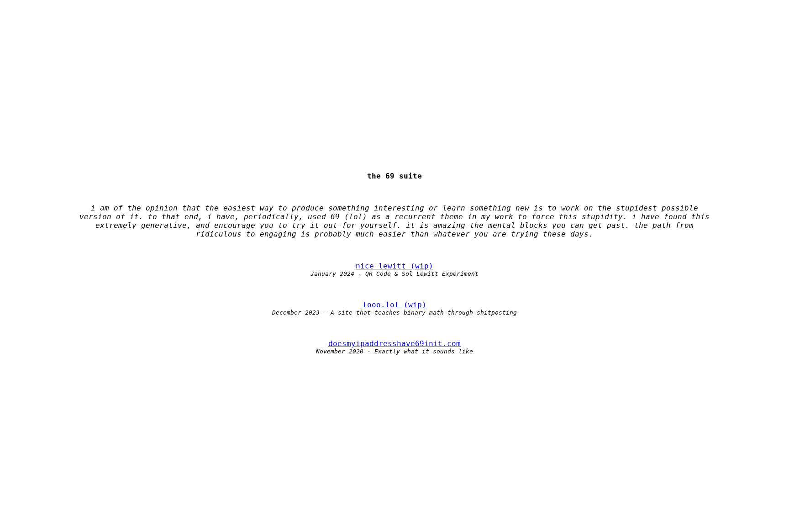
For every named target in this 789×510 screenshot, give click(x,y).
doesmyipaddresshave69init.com (394, 343)
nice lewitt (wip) (394, 266)
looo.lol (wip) (394, 304)
